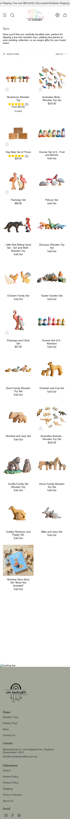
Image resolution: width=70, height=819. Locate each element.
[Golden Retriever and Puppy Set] (18, 512)
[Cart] (65, 15)
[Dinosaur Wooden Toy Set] (51, 225)
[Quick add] (7, 89)
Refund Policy (10, 776)
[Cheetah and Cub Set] (51, 368)
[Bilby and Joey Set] (51, 512)
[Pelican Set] (51, 180)
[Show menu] (4, 15)
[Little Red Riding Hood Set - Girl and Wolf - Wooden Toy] (18, 225)
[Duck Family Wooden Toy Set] (18, 368)
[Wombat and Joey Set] (18, 416)
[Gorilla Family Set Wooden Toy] (18, 464)
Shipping (8, 788)
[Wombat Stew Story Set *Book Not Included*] (18, 560)
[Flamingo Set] (18, 180)
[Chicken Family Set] (18, 276)
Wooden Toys (10, 717)
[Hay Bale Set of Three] (18, 132)
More (6, 729)
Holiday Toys (10, 723)
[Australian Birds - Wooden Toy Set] (51, 77)
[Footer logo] (16, 691)
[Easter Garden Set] (51, 276)
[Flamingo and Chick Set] (18, 321)
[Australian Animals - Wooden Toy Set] (51, 416)
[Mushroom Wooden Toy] (18, 77)
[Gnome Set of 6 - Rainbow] (51, 321)
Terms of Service (12, 794)
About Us (8, 800)
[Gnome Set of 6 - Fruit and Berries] (51, 132)
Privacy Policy (10, 782)
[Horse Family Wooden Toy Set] (51, 464)
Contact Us (9, 735)
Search (7, 770)
